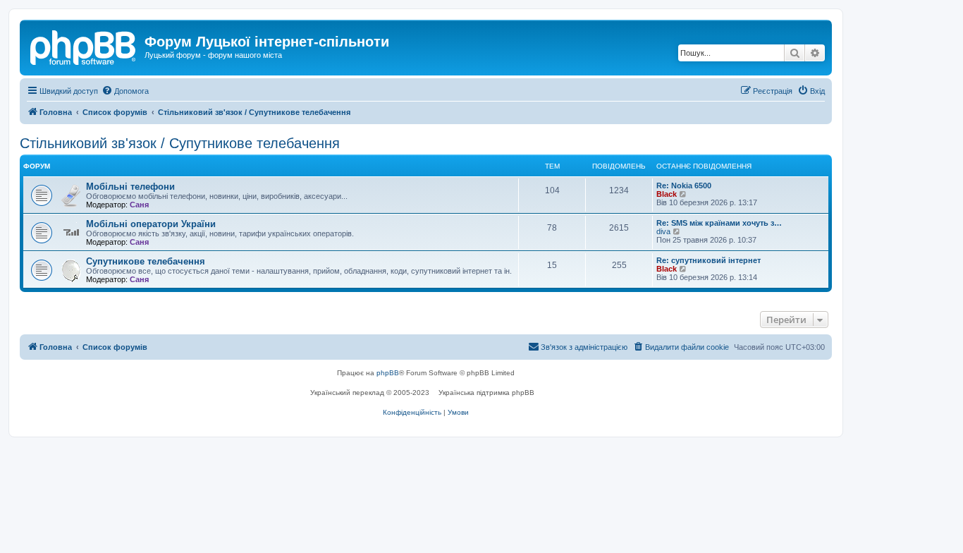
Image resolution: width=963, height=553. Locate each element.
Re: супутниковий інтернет (708, 260)
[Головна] (84, 45)
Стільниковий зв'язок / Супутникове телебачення (180, 143)
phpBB (387, 373)
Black (666, 194)
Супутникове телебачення (145, 261)
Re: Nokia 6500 (683, 185)
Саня (139, 204)
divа (663, 231)
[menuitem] (125, 91)
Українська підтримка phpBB (486, 392)
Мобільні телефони (130, 186)
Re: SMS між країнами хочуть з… (719, 223)
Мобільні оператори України (151, 224)
